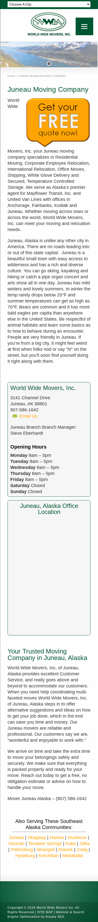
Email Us (28, 416)
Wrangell (46, 849)
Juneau (16, 837)
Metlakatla (72, 855)
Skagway (37, 837)
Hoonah (16, 843)
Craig (82, 849)
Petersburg (22, 849)
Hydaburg (25, 855)
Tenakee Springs (45, 843)
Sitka (85, 843)
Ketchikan (49, 855)
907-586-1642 (24, 409)
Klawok (65, 849)
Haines (57, 837)
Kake (71, 843)
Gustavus (77, 837)
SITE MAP (45, 912)
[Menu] (84, 26)
